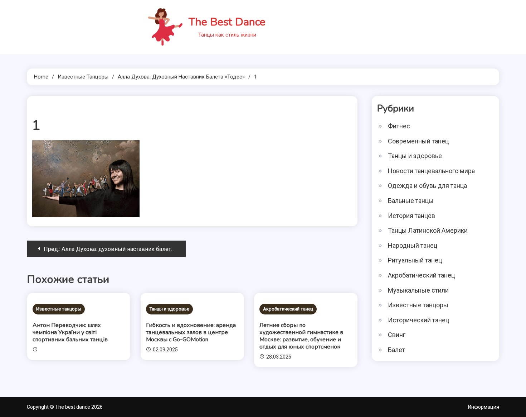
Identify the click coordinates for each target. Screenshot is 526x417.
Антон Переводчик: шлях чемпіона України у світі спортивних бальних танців (70, 332)
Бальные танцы (411, 200)
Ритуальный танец (415, 260)
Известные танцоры (58, 309)
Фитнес (399, 126)
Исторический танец (418, 320)
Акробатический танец (288, 309)
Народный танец (412, 245)
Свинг (396, 334)
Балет (396, 350)
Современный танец (418, 141)
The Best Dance (227, 22)
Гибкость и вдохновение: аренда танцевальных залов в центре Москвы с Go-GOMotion (191, 332)
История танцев (411, 215)
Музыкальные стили (418, 290)
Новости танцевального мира (431, 171)
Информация (483, 407)
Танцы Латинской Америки (428, 230)
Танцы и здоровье (169, 309)
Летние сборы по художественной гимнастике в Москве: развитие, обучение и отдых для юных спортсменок (301, 336)
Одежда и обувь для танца (427, 185)
